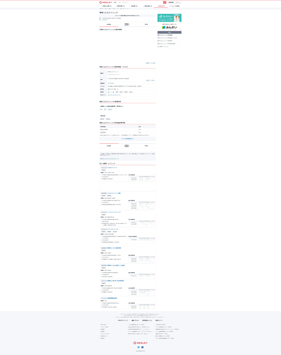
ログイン (178, 2)
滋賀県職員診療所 (112, 298)
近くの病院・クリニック (162, 46)
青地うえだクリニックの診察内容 (164, 40)
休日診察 (115, 231)
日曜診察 (109, 195)
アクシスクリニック (112, 229)
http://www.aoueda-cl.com (114, 95)
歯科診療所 (103, 193)
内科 (101, 109)
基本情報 (109, 24)
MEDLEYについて (123, 320)
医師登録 (171, 2)
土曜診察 (103, 170)
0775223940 (104, 19)
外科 (105, 109)
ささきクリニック (112, 167)
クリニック (103, 167)
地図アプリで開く (151, 63)
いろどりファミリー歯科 (114, 193)
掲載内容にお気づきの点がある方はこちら (109, 158)
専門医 (146, 24)
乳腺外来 (108, 119)
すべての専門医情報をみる (128, 138)
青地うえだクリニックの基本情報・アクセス (167, 37)
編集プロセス (135, 320)
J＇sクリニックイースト (114, 212)
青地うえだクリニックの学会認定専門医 (166, 43)
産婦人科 (110, 109)
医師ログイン (159, 320)
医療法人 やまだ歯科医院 (114, 248)
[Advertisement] (128, 186)
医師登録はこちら (147, 320)
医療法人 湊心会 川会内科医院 (115, 280)
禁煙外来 (102, 119)
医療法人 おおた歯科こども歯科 (116, 265)
